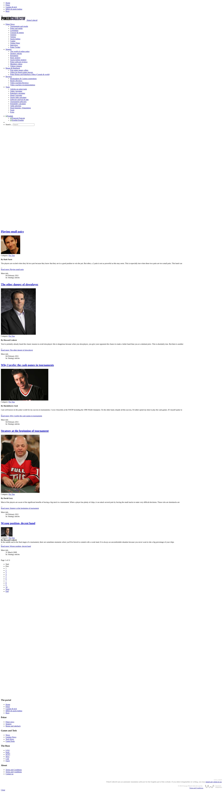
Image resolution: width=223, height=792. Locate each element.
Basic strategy (15, 58)
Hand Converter (16, 95)
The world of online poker (20, 51)
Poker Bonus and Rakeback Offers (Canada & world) (30, 74)
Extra (12, 112)
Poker (8, 5)
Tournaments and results (19, 26)
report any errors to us (214, 782)
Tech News (10, 739)
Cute (7, 759)
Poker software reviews (18, 62)
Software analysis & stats (19, 100)
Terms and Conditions (14, 770)
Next (7, 589)
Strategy (9, 49)
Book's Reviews (16, 81)
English (21, 120)
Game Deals (10, 741)
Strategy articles (16, 54)
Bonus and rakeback (13, 726)
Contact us (9, 774)
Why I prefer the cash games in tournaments (27, 365)
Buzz (7, 11)
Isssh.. (8, 752)
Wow (8, 757)
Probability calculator (18, 104)
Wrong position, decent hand (18, 523)
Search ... (9, 125)
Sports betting (15, 39)
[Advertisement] (70, 144)
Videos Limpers (16, 66)
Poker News (10, 24)
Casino (12, 41)
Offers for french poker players (21, 72)
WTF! (8, 755)
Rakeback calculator (17, 93)
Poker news (10, 722)
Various (13, 37)
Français (21, 118)
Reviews (9, 77)
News (8, 735)
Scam (12, 110)
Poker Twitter (15, 47)
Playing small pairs (12, 231)
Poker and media (16, 28)
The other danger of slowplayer (19, 284)
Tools (8, 87)
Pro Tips (12, 255)
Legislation (14, 30)
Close (3, 790)
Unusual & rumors (17, 33)
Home (8, 3)
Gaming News (11, 737)
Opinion (13, 35)
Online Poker (15, 43)
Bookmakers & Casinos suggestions (23, 79)
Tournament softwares (18, 102)
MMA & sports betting (14, 9)
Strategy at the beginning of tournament (25, 430)
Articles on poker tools (18, 89)
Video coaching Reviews (19, 83)
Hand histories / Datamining (20, 108)
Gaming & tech (11, 7)
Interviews (14, 45)
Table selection (15, 106)
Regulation (14, 56)
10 (6, 587)
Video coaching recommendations (22, 85)
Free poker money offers (19, 70)
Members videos (16, 64)
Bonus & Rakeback (13, 68)
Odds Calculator (16, 91)
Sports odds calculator (18, 97)
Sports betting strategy (18, 60)
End (7, 591)
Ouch (8, 761)
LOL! (8, 750)
